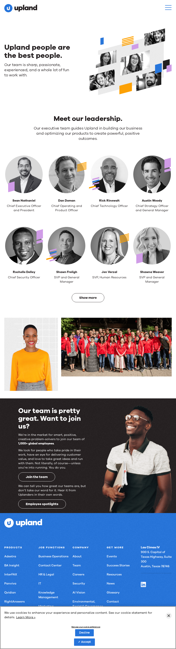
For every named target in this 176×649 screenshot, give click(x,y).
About (77, 556)
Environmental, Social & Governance (88, 604)
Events (112, 556)
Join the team (37, 477)
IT (39, 583)
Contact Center (50, 565)
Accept (86, 642)
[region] (88, 627)
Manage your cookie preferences (85, 627)
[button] (168, 7)
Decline (84, 633)
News (111, 583)
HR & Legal (46, 574)
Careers (78, 574)
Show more (88, 298)
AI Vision (79, 592)
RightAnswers (14, 602)
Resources (114, 574)
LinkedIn (143, 584)
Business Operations (53, 556)
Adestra (10, 556)
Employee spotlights (42, 504)
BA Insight (11, 565)
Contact (113, 602)
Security (79, 583)
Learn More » (25, 617)
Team (77, 565)
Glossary (113, 592)
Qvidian (10, 592)
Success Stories (118, 565)
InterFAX (10, 574)
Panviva (10, 583)
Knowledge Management (48, 594)
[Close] (169, 616)
